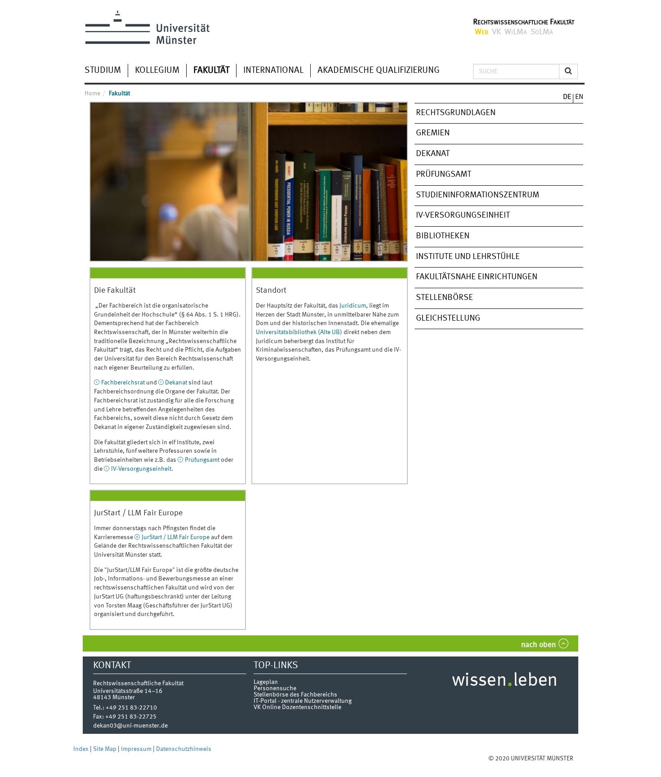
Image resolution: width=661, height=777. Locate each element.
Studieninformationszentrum (477, 195)
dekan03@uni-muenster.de (130, 726)
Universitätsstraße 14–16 (127, 691)
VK (496, 32)
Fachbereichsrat (123, 383)
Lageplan (266, 682)
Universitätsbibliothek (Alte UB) (299, 332)
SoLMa (542, 32)
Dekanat (176, 383)
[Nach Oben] (582, 758)
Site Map (105, 749)
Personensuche (275, 688)
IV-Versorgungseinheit (141, 469)
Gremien (433, 133)
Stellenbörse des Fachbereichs (295, 695)
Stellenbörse (444, 298)
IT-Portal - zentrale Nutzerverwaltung (303, 701)
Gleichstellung (448, 318)
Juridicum (352, 306)
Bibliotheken (442, 236)
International (273, 70)
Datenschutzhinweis (183, 749)
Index (81, 749)
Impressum (137, 749)
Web (481, 32)
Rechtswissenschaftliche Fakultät (523, 22)
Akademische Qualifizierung (378, 70)
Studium (103, 70)
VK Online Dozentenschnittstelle (297, 707)
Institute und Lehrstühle (468, 257)
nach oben (538, 645)
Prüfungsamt (203, 460)
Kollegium (157, 70)
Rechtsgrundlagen (456, 113)
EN (579, 97)
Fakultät (211, 70)
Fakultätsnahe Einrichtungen (476, 277)
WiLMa (516, 32)
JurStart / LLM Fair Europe (176, 537)
